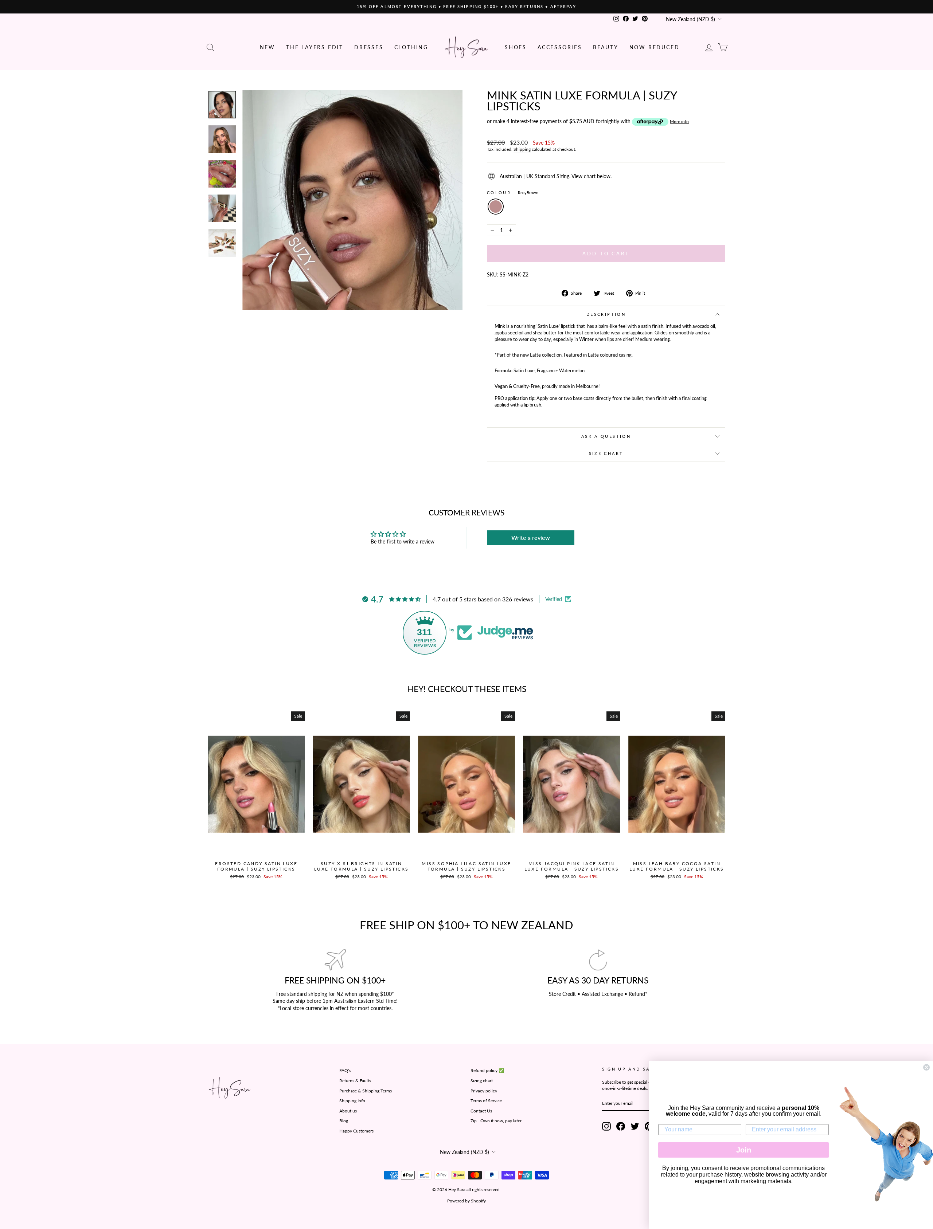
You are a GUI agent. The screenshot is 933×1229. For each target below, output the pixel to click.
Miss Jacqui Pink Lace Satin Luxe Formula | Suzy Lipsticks (571, 866)
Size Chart (606, 453)
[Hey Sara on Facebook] (620, 1126)
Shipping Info (352, 1100)
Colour (512, 192)
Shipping (522, 149)
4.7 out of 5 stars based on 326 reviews (483, 599)
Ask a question (606, 436)
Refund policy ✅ (487, 1070)
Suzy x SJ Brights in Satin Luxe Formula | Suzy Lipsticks (361, 866)
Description (606, 314)
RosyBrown (495, 206)
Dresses (368, 47)
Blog (343, 1120)
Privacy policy (484, 1090)
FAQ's (345, 1070)
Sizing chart (482, 1080)
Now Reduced (654, 47)
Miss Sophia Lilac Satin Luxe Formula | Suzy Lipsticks (466, 866)
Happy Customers (356, 1131)
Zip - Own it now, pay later (496, 1120)
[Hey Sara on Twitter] (635, 1126)
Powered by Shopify (466, 1201)
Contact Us (481, 1111)
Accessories (560, 47)
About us (348, 1111)
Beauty (605, 47)
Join (743, 1150)
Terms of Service (486, 1100)
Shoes (516, 47)
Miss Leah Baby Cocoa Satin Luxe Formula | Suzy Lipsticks (676, 866)
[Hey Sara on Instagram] (606, 1126)
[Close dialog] (926, 1067)
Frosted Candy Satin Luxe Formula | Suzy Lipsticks (256, 866)
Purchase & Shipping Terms (365, 1090)
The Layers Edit (314, 47)
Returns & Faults (355, 1080)
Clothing (411, 47)
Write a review (530, 537)
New (267, 47)
